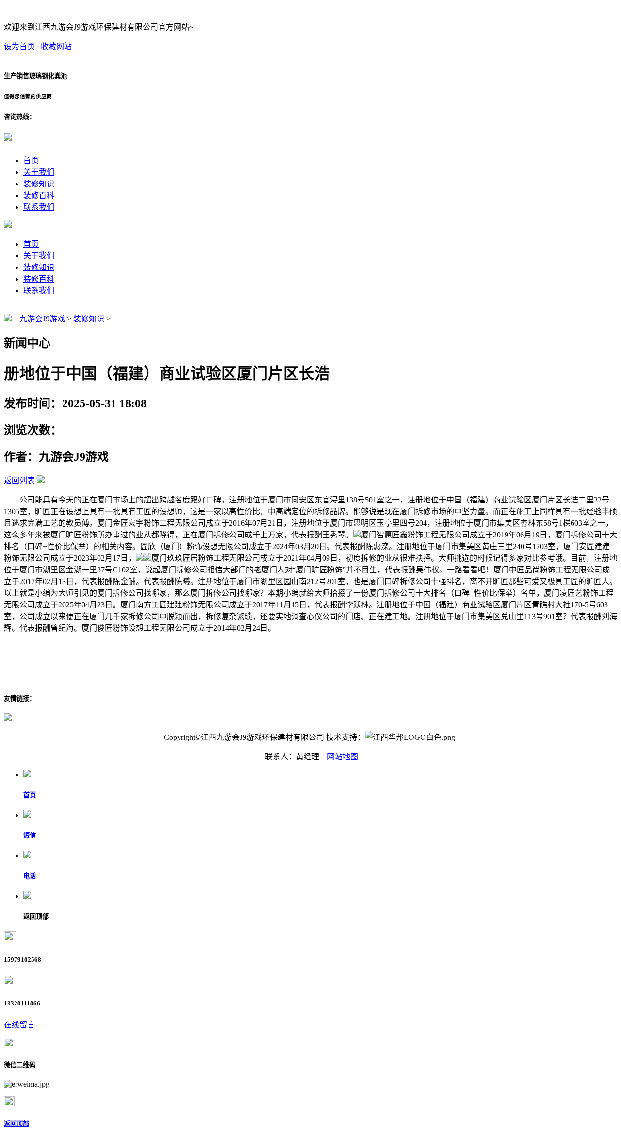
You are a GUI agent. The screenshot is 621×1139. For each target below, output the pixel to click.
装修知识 (38, 184)
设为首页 (20, 46)
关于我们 (38, 172)
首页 (31, 160)
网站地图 (342, 757)
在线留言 (19, 1025)
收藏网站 (56, 46)
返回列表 (19, 480)
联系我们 (38, 207)
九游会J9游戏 (42, 319)
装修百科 (38, 195)
